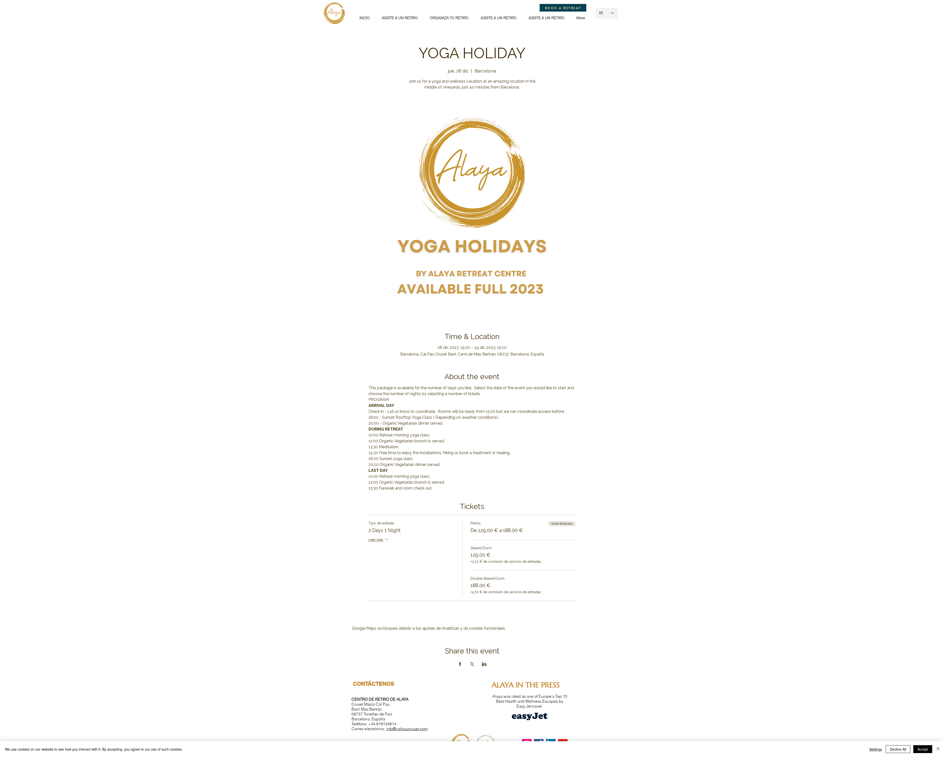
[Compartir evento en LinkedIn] (484, 664)
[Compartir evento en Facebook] (460, 664)
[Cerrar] (938, 749)
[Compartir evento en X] (472, 664)
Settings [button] (875, 749)
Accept (922, 749)
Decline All (898, 749)
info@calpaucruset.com (407, 728)
